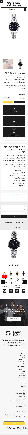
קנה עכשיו (8, 102)
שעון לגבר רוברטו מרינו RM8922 (17, 280)
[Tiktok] (7, 428)
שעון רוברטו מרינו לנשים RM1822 (11, 280)
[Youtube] (10, 428)
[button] (25, 51)
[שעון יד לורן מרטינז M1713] (14, 26)
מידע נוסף (4, 290)
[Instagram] (14, 428)
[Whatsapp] (20, 428)
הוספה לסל (23, 291)
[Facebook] (17, 428)
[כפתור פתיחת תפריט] (25, 9)
